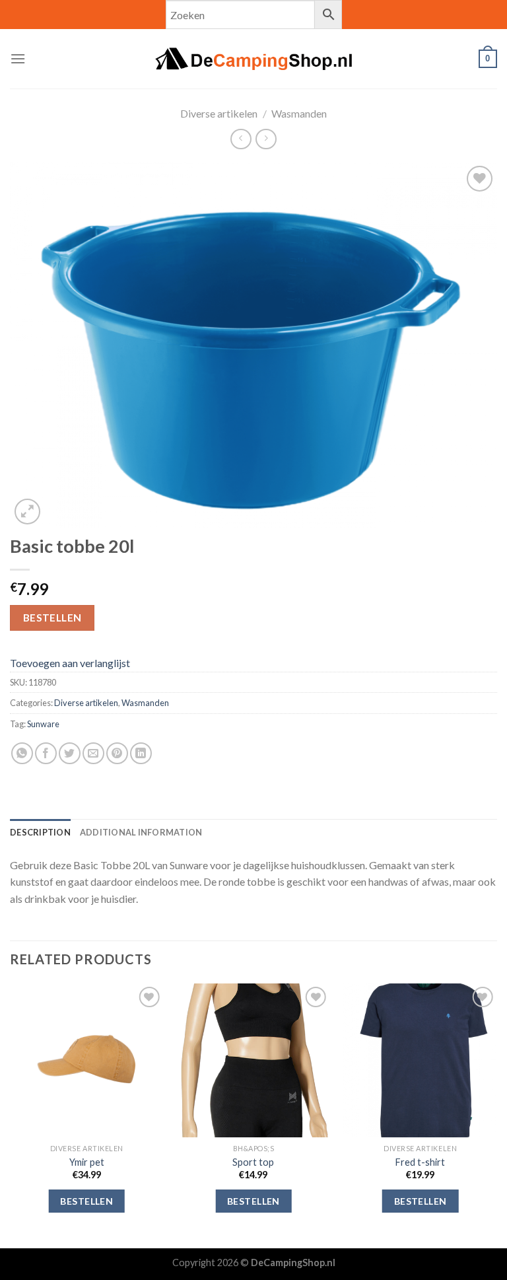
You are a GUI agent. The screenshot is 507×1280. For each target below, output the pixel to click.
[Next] (496, 1114)
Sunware (43, 724)
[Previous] (10, 1114)
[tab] (40, 832)
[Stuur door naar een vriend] (93, 753)
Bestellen (52, 617)
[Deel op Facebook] (46, 753)
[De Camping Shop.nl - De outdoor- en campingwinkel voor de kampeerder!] (253, 59)
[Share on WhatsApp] (22, 753)
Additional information (141, 832)
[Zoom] (27, 511)
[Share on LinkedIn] (141, 753)
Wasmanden (299, 113)
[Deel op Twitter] (70, 753)
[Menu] (18, 58)
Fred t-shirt (420, 1162)
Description (40, 832)
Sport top (253, 1162)
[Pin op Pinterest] (117, 753)
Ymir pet (86, 1162)
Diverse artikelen (218, 113)
